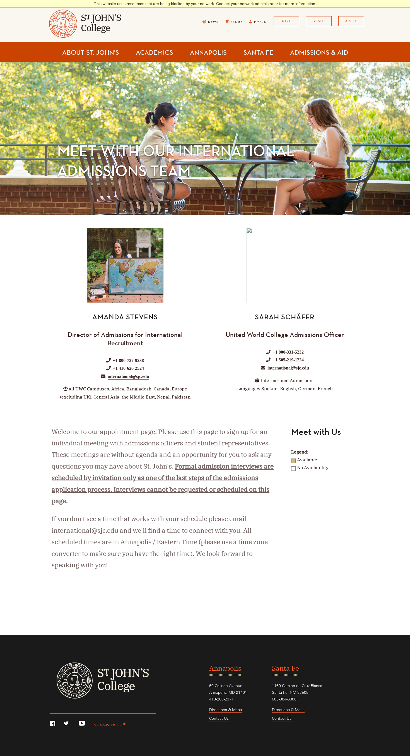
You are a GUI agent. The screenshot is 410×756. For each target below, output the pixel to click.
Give (286, 21)
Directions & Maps (225, 710)
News (213, 22)
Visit (319, 21)
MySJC (260, 22)
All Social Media (107, 725)
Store (237, 22)
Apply (351, 21)
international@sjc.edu (128, 376)
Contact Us (219, 719)
